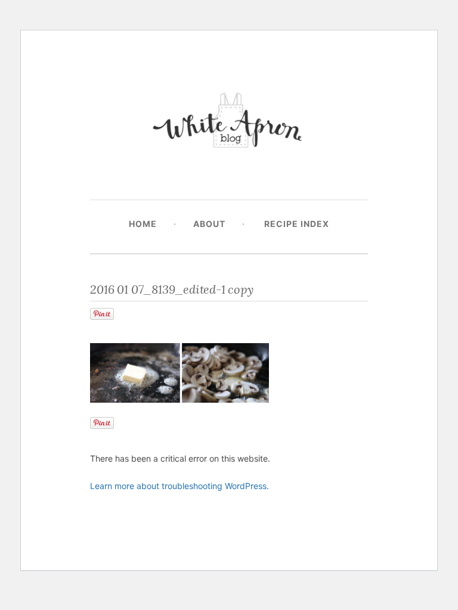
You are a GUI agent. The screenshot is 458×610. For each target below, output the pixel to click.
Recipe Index (296, 224)
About (209, 224)
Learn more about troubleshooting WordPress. (179, 486)
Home (143, 224)
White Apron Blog (229, 123)
